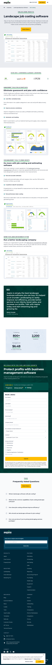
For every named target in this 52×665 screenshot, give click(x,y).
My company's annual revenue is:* (13, 428)
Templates (6, 616)
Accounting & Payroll (32, 574)
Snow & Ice (9, 447)
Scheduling (30, 559)
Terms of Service (8, 628)
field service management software (36, 243)
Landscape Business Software (21, 7)
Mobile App (30, 580)
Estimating (29, 556)
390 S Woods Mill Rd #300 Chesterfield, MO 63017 (13, 643)
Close (39, 661)
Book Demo (26, 29)
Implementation (31, 590)
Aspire (5, 556)
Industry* (7, 435)
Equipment (30, 584)
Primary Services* (9, 441)
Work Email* (8, 416)
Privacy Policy (43, 465)
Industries (9, 7)
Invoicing (29, 568)
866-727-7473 (33, 2)
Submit (26, 459)
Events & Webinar (8, 600)
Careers (29, 600)
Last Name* (8, 403)
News (5, 603)
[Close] (43, 654)
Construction (10, 445)
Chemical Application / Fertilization (15, 452)
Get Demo (42, 2)
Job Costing (30, 562)
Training (29, 607)
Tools (5, 610)
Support (29, 587)
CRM (28, 565)
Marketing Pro (7, 577)
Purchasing (30, 577)
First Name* (8, 397)
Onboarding (30, 603)
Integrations (30, 616)
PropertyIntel (7, 562)
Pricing (29, 619)
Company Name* (9, 422)
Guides (5, 607)
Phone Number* (9, 410)
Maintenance (10, 443)
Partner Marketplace (32, 613)
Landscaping (7, 571)
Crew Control (7, 559)
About (28, 597)
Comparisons (30, 610)
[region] (23, 658)
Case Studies (7, 613)
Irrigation (9, 450)
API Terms (6, 625)
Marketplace (30, 625)
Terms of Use (35, 465)
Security (29, 622)
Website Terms (28, 659)
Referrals (6, 619)
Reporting (29, 571)
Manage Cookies (29, 661)
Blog (5, 597)
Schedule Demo (10, 639)
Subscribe (26, 546)
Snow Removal (7, 574)
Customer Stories (8, 622)
